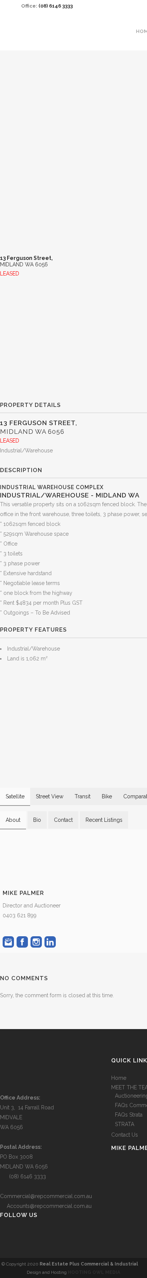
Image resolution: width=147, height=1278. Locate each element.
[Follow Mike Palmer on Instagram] (36, 942)
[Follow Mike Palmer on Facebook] (22, 942)
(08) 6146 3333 (55, 6)
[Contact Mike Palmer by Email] (8, 942)
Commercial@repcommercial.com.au (46, 1196)
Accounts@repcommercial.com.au (49, 1206)
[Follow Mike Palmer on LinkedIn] (50, 942)
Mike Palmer (23, 893)
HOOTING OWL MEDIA (94, 1272)
